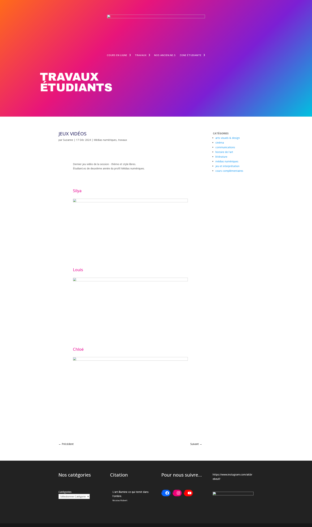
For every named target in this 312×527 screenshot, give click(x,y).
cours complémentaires (229, 170)
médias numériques (226, 161)
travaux (122, 140)
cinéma (219, 142)
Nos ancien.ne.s (165, 55)
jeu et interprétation (227, 166)
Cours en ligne (117, 55)
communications (225, 147)
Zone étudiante (191, 55)
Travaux (141, 55)
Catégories (65, 492)
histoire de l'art (224, 152)
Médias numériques (105, 140)
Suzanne (68, 140)
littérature (221, 156)
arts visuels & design (227, 138)
